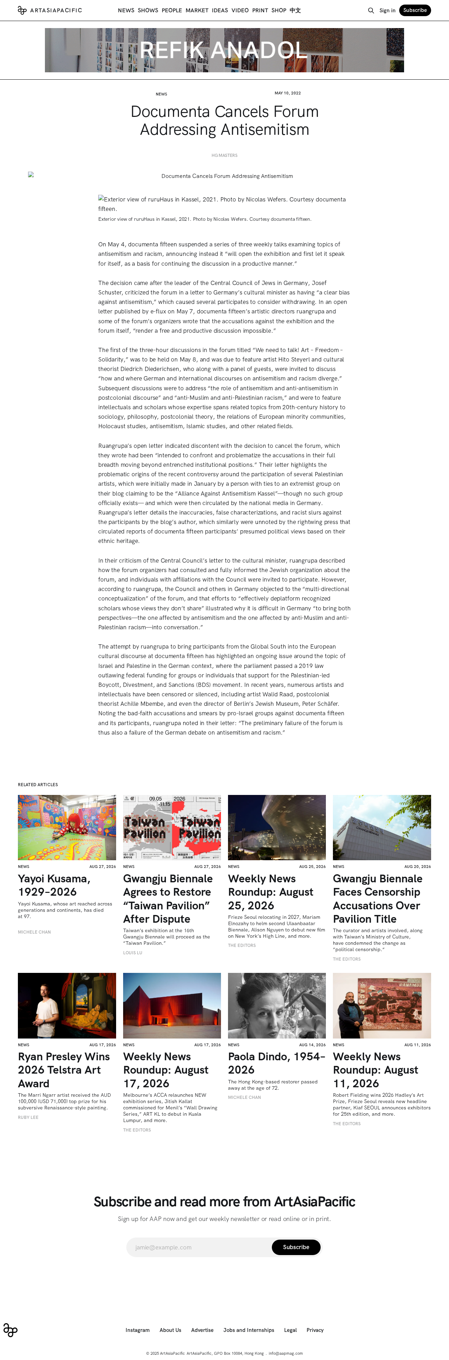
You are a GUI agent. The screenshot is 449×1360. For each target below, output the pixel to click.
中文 (295, 10)
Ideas (220, 10)
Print (260, 10)
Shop (279, 10)
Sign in (388, 10)
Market (197, 10)
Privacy (315, 1330)
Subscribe (415, 10)
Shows (148, 10)
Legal (290, 1330)
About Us (170, 1330)
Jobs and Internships (248, 1330)
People (172, 10)
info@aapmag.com (286, 1353)
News (126, 10)
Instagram (138, 1330)
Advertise (202, 1330)
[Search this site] (371, 10)
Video (240, 10)
